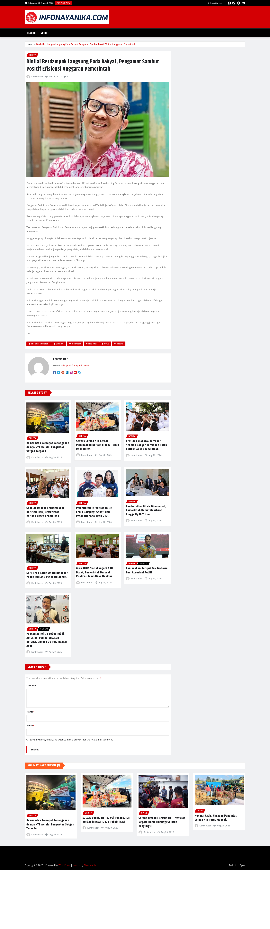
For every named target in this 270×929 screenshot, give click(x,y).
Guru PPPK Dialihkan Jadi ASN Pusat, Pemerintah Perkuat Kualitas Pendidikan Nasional (94, 572)
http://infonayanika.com (76, 365)
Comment (32, 685)
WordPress (64, 865)
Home (30, 44)
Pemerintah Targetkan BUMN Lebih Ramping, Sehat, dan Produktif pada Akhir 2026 (94, 512)
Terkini (31, 33)
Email (30, 725)
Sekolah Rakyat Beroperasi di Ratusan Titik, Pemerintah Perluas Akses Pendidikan (45, 512)
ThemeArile (90, 865)
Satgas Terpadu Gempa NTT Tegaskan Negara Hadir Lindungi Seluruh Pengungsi (162, 822)
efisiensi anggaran (40, 343)
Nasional (92, 343)
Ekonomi (60, 343)
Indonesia (76, 343)
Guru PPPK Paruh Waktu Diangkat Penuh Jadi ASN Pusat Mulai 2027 (47, 575)
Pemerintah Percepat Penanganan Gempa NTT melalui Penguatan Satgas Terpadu (47, 447)
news (106, 343)
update (119, 343)
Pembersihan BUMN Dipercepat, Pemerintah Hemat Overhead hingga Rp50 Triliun (146, 510)
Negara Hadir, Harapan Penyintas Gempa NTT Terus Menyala (216, 817)
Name (30, 711)
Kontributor (37, 76)
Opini (44, 33)
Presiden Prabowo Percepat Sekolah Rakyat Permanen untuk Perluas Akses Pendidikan (146, 445)
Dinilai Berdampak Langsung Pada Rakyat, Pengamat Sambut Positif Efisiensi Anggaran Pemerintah (85, 44)
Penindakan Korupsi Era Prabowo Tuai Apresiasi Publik (147, 570)
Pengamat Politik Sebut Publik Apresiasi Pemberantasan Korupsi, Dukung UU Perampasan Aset (47, 639)
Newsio (76, 865)
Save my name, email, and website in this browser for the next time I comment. (71, 739)
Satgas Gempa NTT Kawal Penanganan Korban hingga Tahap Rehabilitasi (97, 445)
